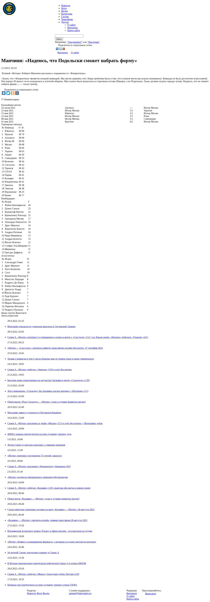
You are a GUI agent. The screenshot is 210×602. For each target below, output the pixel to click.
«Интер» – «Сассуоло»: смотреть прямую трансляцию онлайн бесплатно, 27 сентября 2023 (55, 348)
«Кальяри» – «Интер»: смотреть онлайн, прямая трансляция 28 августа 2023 (47, 520)
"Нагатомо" (93, 42)
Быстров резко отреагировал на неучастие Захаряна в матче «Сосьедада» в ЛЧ (48, 380)
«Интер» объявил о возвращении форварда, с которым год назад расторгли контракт (51, 541)
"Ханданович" (74, 42)
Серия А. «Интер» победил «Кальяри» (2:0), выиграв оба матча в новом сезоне (48, 488)
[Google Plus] (63, 49)
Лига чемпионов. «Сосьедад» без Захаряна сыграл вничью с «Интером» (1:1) (47, 391)
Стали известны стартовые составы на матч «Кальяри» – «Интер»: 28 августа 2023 (50, 509)
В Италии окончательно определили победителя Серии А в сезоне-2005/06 (46, 563)
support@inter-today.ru (80, 593)
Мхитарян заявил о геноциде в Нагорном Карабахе (34, 412)
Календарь (66, 13)
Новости (31, 593)
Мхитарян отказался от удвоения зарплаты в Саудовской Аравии (41, 326)
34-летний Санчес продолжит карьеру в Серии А (33, 552)
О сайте (71, 25)
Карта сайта (73, 30)
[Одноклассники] (12, 93)
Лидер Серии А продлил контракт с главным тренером (36, 445)
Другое (65, 22)
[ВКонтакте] (57, 49)
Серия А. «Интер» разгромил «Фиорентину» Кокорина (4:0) (39, 466)
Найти (59, 39)
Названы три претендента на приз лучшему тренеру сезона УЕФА (42, 585)
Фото (64, 8)
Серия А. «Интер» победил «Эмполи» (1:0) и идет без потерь (39, 369)
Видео (64, 11)
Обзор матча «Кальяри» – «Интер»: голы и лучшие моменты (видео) (43, 498)
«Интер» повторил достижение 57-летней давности (34, 455)
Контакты (72, 27)
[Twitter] (60, 49)
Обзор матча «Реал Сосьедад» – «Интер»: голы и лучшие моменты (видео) (46, 402)
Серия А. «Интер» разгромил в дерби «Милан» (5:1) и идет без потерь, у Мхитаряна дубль (55, 423)
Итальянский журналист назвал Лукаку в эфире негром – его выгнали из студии (49, 531)
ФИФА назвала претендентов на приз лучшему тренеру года (39, 434)
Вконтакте (150, 593)
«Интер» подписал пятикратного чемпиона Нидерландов (37, 477)
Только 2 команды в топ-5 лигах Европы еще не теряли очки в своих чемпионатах (50, 358)
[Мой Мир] (17, 93)
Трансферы (67, 19)
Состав (65, 16)
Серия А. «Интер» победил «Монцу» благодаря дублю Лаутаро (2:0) (43, 574)
